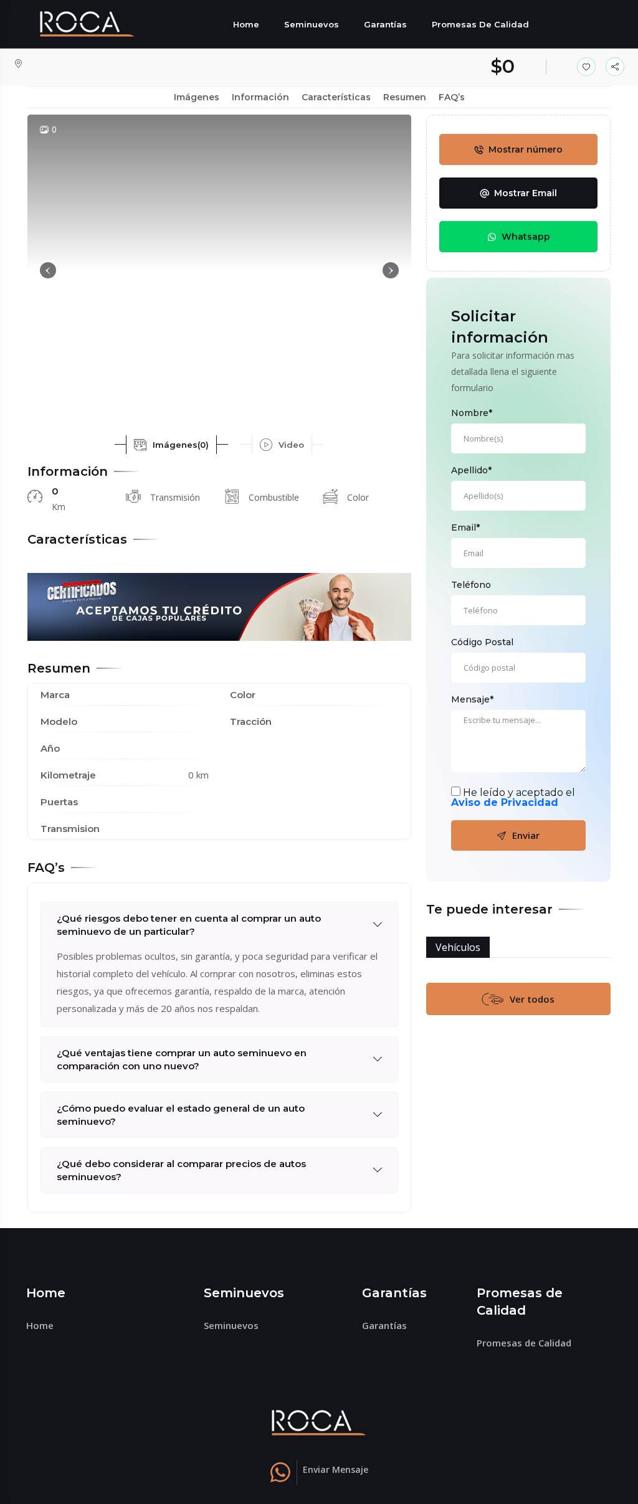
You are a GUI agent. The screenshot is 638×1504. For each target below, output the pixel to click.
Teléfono (471, 584)
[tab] (171, 444)
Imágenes (196, 97)
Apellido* (471, 470)
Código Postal (482, 642)
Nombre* (471, 413)
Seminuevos (311, 24)
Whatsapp (526, 236)
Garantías (385, 24)
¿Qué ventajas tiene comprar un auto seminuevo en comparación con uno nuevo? (182, 1059)
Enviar (526, 835)
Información (260, 97)
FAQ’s (452, 97)
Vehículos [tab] (458, 947)
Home (246, 24)
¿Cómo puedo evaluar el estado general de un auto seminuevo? (181, 1114)
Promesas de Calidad (480, 24)
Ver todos (532, 999)
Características (336, 97)
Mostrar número (525, 149)
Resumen (404, 97)
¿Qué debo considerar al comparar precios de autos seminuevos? (181, 1170)
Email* (465, 527)
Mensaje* (472, 699)
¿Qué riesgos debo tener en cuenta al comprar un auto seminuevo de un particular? (189, 924)
